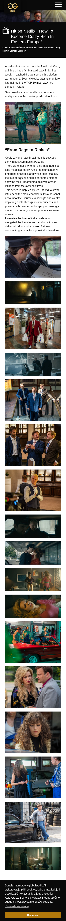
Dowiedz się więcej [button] (17, 906)
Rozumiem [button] (33, 915)
